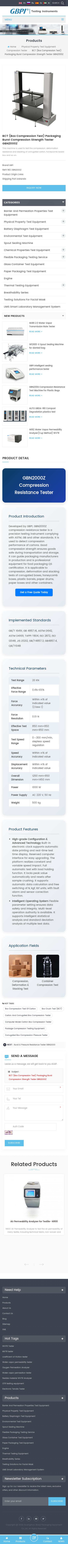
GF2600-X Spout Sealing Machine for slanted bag (46, 346)
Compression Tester (17, 50)
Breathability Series (16, 293)
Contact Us (7, 1313)
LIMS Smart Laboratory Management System (32, 307)
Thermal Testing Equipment (21, 285)
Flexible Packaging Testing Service (25, 257)
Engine (8, 278)
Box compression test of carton (20, 1008)
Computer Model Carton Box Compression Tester (28, 1022)
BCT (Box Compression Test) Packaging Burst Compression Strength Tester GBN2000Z (30, 1077)
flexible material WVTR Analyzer (17, 1378)
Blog (4, 1318)
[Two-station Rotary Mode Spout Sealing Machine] (34, 1198)
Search (55, 3)
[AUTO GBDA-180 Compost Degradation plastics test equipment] (15, 416)
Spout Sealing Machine (18, 243)
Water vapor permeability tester (17, 1362)
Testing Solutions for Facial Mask (24, 300)
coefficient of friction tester (15, 1356)
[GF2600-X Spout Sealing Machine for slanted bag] (15, 352)
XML (4, 1329)
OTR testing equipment (13, 1383)
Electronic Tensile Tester (13, 1388)
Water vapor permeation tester (16, 1372)
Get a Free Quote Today (34, 592)
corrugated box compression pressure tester (26, 1035)
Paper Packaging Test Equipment (25, 271)
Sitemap (6, 1324)
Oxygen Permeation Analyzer (15, 1367)
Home (13, 47)
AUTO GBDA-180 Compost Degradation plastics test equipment (42, 410)
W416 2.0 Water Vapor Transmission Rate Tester (42, 325)
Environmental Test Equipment (23, 236)
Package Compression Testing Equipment (24, 1028)
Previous (27, 1264)
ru (32, 3)
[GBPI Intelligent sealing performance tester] (15, 373)
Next (41, 1264)
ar (48, 3)
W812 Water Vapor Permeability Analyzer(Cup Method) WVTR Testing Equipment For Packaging (46, 431)
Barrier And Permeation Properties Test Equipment (28, 213)
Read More (34, 331)
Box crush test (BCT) (52, 1008)
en (24, 3)
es (40, 3)
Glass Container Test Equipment (24, 264)
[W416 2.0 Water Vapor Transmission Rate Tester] (15, 331)
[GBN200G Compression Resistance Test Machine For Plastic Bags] (15, 395)
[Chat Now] (34, 1538)
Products (6, 1302)
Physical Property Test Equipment (39, 47)
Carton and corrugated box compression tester (28, 1015)
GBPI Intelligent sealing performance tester (41, 367)
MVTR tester (7, 1351)
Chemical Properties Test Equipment (27, 250)
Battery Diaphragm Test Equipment (26, 229)
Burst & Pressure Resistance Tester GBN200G (34, 1044)
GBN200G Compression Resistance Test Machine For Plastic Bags (47, 388)
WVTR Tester (8, 1346)
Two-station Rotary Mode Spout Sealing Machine (34, 1225)
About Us (6, 1308)
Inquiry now (34, 188)
